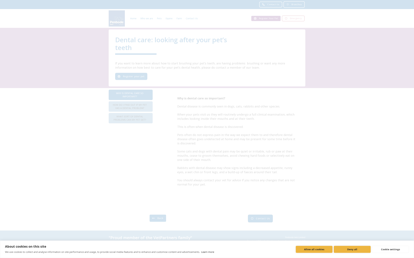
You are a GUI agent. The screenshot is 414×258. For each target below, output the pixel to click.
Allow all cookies (314, 249)
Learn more (207, 251)
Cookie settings (390, 249)
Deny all (352, 249)
